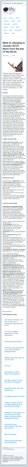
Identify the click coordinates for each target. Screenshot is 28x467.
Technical (6, 33)
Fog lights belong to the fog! (14, 396)
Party (5, 30)
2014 (23, 448)
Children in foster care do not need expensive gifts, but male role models (13, 404)
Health (13, 21)
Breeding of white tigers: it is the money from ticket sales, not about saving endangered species (14, 415)
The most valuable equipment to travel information (11, 333)
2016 (16, 448)
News (17, 27)
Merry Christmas (10, 434)
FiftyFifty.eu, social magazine (13, 3)
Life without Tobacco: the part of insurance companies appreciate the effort (14, 322)
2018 (10, 448)
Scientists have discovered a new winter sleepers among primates (14, 349)
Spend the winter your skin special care (14, 389)
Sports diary (18, 30)
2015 (20, 448)
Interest (15, 24)
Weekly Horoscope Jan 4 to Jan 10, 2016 (14, 359)
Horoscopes (7, 24)
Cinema (11, 18)
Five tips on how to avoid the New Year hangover (13, 381)
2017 (13, 448)
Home (19, 21)
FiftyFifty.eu (10, 455)
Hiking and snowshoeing (13, 341)
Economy (6, 21)
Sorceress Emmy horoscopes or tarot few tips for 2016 (13, 426)
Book (5, 18)
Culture (18, 18)
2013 (4, 449)
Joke (12, 27)
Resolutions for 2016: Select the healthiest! (12, 373)
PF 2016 (8, 366)
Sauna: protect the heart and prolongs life (13, 441)
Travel (13, 33)
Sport (10, 30)
